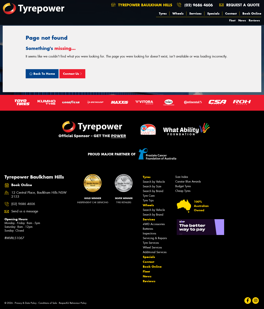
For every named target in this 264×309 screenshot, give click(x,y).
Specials (213, 13)
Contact (231, 13)
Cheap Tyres (182, 191)
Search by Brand (153, 191)
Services (195, 13)
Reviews (254, 20)
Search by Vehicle (154, 182)
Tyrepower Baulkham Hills (144, 5)
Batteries (148, 229)
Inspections (149, 233)
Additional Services (154, 252)
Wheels (178, 13)
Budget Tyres (183, 186)
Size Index (181, 177)
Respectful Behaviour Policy (72, 303)
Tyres (163, 13)
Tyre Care (149, 196)
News (242, 20)
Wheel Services (152, 247)
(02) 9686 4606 (198, 5)
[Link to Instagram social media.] (255, 300)
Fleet (232, 20)
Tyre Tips (148, 200)
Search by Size (152, 186)
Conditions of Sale (47, 303)
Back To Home (44, 74)
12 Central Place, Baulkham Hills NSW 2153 (39, 195)
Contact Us (71, 74)
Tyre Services (151, 243)
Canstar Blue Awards (188, 181)
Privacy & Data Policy (25, 303)
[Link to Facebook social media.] (247, 300)
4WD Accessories (154, 224)
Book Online (251, 13)
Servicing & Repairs (155, 238)
